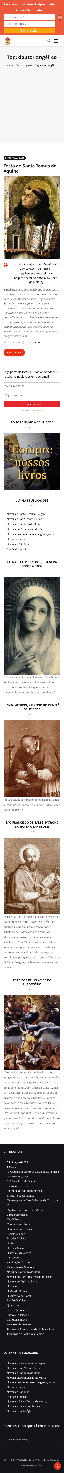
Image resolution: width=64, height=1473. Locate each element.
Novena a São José (18, 544)
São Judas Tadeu (17, 1319)
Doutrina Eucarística (19, 1229)
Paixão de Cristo (17, 1300)
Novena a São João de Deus (23, 524)
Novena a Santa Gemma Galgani (26, 514)
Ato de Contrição (17, 549)
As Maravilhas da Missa (21, 1181)
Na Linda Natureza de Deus (23, 1272)
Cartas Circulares (17, 1214)
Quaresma (13, 1305)
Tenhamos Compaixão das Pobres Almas (31, 1329)
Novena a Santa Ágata (20, 1411)
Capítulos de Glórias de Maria (25, 1210)
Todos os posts (24, 65)
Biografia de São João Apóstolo (25, 1190)
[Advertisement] (32, 102)
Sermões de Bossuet (19, 1324)
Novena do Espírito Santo (22, 1281)
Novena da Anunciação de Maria (26, 529)
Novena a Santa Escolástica (23, 1406)
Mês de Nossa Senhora (20, 1267)
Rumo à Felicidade (18, 1315)
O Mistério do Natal (19, 1295)
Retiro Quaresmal (17, 1310)
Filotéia (11, 1243)
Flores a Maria (15, 1248)
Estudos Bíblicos (17, 1238)
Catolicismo (14, 1219)
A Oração (12, 1167)
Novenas (12, 1286)
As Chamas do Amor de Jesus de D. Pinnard (33, 1171)
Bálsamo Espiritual (18, 1186)
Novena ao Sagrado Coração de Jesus (29, 1276)
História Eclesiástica (19, 1253)
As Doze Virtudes (17, 1176)
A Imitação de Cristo (19, 1162)
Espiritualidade (15, 158)
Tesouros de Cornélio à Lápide (25, 1334)
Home (10, 65)
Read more (14, 352)
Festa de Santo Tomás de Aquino (30, 168)
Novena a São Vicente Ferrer (24, 519)
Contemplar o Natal (19, 1224)
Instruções (13, 1257)
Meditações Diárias (18, 1262)
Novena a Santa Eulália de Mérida (27, 1401)
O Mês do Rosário (17, 1291)
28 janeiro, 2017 (12, 342)
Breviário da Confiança (20, 1195)
